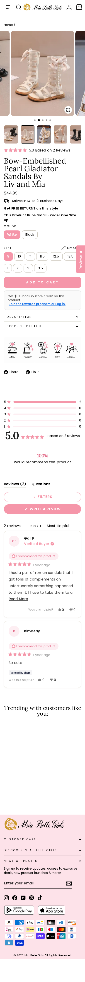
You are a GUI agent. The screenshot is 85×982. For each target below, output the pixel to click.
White (12, 234)
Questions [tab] (41, 485)
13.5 (70, 256)
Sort (37, 526)
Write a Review (54, 510)
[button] (16, 150)
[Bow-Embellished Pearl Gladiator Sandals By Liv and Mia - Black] (11, 799)
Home (8, 25)
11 (30, 256)
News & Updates (20, 861)
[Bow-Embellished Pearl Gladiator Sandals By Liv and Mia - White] (6, 799)
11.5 (42, 256)
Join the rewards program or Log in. (37, 304)
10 (19, 256)
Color (10, 226)
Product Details (24, 326)
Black (29, 234)
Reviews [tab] (15, 485)
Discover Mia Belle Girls (30, 850)
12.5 (56, 256)
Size (42, 248)
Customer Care (20, 839)
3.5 (40, 268)
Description (19, 317)
